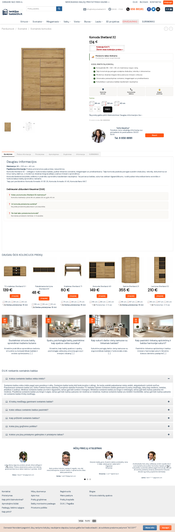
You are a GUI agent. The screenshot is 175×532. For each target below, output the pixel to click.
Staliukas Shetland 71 (73, 286)
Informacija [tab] (80, 154)
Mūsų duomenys (38, 491)
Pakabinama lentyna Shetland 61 (44, 287)
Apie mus (35, 495)
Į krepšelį (15, 296)
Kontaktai (6, 491)
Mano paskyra (66, 495)
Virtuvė (24, 21)
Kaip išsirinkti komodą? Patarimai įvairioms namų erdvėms (109, 342)
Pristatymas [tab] (39, 154)
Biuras (87, 21)
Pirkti (107, 109)
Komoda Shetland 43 (102, 286)
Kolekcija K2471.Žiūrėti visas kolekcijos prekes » (109, 48)
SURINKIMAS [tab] (94, 154)
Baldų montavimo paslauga (43, 503)
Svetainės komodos (40, 28)
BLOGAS (144, 2)
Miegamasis (53, 21)
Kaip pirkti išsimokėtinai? (12, 499)
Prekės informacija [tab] (24, 154)
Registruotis (65, 491)
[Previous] (2, 283)
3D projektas (112, 21)
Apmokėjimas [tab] (54, 154)
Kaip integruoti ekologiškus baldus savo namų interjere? (22, 342)
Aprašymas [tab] (8, 154)
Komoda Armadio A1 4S (59, 181)
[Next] (173, 283)
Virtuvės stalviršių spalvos (100, 495)
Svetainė (37, 21)
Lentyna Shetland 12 (160, 286)
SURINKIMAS (148, 21)
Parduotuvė (8, 28)
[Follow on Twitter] (153, 9)
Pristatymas (7, 495)
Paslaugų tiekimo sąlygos (13, 507)
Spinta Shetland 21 (131, 286)
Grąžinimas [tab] (67, 154)
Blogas (92, 491)
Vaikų (66, 21)
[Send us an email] (158, 9)
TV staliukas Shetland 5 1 (15, 286)
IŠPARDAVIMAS (129, 21)
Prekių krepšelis (67, 499)
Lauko (98, 21)
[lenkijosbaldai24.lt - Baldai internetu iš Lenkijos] (12, 12)
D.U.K (135, 2)
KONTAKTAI (155, 2)
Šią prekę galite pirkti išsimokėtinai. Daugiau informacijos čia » (115, 115)
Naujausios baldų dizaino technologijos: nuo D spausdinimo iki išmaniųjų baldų (66, 343)
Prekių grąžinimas (39, 499)
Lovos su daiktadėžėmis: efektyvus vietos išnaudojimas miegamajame (153, 342)
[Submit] (59, 8)
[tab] (87, 378)
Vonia (77, 21)
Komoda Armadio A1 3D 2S (36, 181)
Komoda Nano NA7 (78, 181)
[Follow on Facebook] (149, 9)
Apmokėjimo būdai (10, 503)
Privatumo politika (39, 507)
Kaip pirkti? (7, 511)
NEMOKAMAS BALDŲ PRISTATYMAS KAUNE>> (87, 2)
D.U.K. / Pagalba (67, 503)
